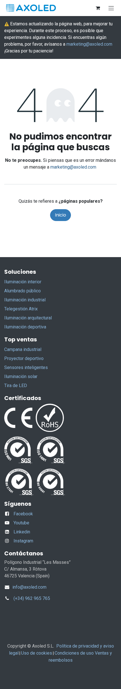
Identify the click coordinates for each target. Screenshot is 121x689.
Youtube (21, 522)
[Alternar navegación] (111, 8)
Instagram (23, 541)
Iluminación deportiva (25, 327)
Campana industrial (22, 349)
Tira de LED (15, 385)
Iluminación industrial (25, 299)
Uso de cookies (36, 653)
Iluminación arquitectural (28, 318)
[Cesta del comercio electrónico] (97, 8)
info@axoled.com (28, 587)
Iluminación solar (20, 376)
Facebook (23, 513)
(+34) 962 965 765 (32, 598)
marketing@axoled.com (89, 44)
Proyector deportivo (24, 358)
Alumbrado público (22, 290)
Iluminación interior (22, 281)
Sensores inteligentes (26, 367)
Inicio (60, 215)
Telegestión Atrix (21, 309)
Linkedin (22, 532)
